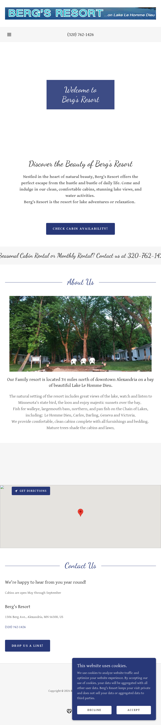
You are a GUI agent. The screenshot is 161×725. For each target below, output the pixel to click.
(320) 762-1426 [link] (80, 34)
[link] (80, 13)
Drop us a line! (27, 646)
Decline (94, 710)
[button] (9, 34)
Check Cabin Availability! (80, 229)
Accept (133, 710)
